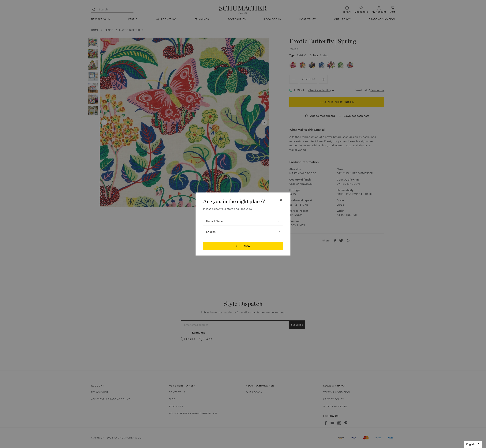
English (470, 444)
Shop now (243, 246)
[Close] (281, 200)
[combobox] (473, 444)
